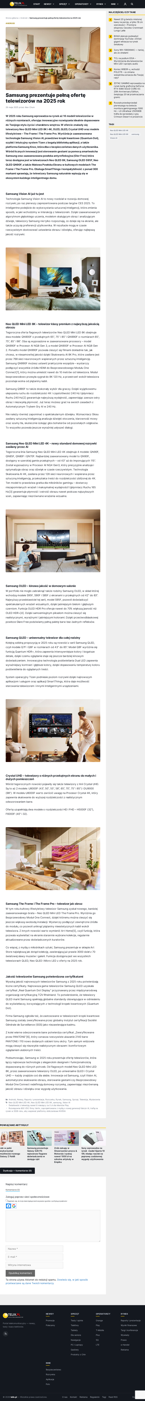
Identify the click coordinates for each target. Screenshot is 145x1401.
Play (98, 1325)
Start (36, 4)
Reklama (125, 1349)
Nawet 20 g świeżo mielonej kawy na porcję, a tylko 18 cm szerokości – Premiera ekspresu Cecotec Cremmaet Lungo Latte (128, 25)
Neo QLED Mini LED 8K (41, 1102)
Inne (113, 4)
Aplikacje (50, 1379)
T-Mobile (100, 1330)
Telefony (75, 1325)
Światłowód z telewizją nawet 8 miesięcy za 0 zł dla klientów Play (39, 1105)
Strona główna (12, 18)
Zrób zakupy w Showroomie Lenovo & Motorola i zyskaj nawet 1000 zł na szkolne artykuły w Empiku (65, 1155)
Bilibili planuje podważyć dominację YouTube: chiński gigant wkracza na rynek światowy (128, 40)
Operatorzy (82, 4)
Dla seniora (76, 1335)
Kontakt (73, 1397)
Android (23, 18)
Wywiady (125, 1335)
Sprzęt (63, 4)
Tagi (104, 1397)
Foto (48, 1384)
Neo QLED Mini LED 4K (19, 1102)
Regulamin (95, 1397)
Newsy (47, 4)
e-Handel (125, 1345)
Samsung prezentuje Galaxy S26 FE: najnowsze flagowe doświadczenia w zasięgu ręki (37, 1154)
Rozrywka (50, 1099)
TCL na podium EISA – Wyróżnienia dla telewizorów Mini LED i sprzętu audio (128, 61)
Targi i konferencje (129, 1330)
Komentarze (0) (13, 1190)
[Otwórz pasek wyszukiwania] (132, 4)
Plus (98, 1335)
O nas (65, 1397)
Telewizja (84, 1099)
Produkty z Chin (78, 1354)
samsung (57, 1102)
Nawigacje (76, 1340)
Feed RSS (113, 1397)
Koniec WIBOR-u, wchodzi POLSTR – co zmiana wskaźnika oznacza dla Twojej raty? (129, 73)
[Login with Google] (13, 1205)
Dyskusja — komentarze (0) (17, 1170)
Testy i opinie (77, 1320)
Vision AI (66, 1102)
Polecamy (50, 1325)
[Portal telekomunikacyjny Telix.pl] (13, 1315)
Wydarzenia (94, 1099)
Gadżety (75, 1349)
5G (97, 1340)
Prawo (124, 1340)
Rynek (99, 4)
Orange (99, 1320)
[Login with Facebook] (8, 1205)
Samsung (66, 1099)
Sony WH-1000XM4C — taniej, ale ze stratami (129, 51)
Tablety (74, 1330)
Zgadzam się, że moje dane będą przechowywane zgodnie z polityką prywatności (37, 1201)
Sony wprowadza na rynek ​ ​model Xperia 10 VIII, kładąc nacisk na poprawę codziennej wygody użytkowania (93, 1154)
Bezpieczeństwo (53, 1369)
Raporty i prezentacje (34, 1099)
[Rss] (5, 1333)
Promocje (50, 1320)
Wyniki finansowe (129, 1325)
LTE (97, 1345)
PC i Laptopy (77, 1345)
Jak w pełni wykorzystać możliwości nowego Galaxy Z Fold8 (10, 1152)
